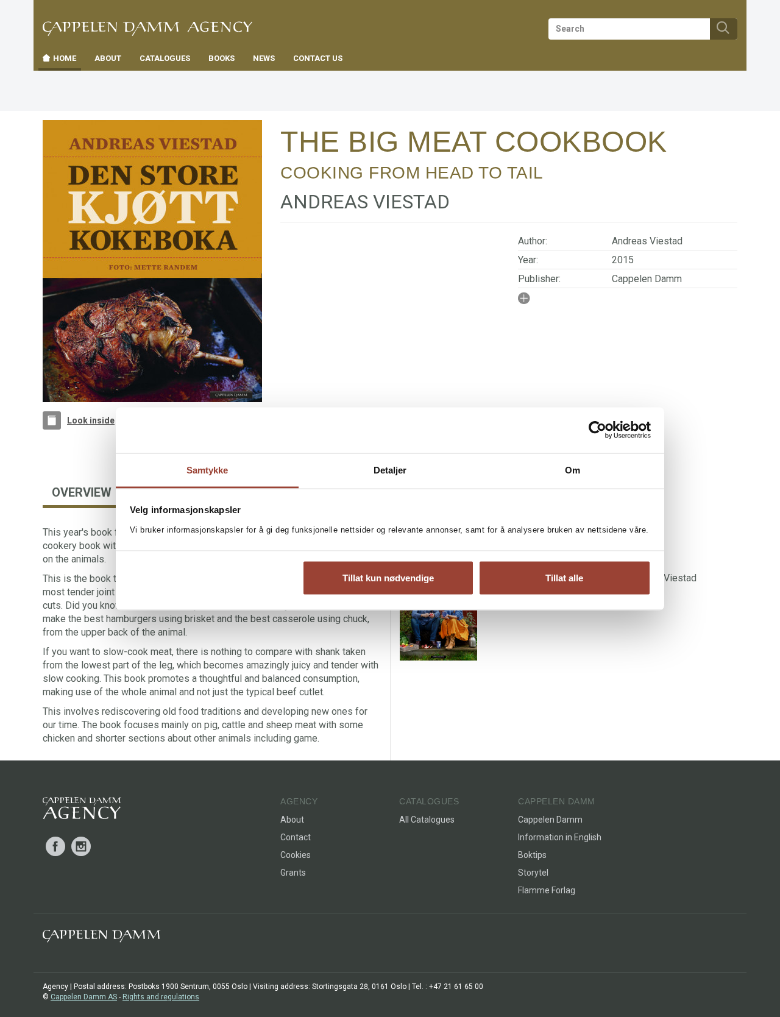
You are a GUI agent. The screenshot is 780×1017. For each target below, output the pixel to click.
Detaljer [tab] (390, 469)
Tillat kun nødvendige (388, 578)
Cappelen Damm (647, 279)
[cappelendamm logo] (101, 939)
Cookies (295, 855)
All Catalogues (427, 819)
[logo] (82, 810)
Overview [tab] (82, 492)
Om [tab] (572, 469)
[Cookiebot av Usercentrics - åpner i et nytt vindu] (597, 430)
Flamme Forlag (546, 890)
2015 (623, 260)
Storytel (533, 872)
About (292, 819)
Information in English (559, 837)
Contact (295, 837)
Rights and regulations (160, 997)
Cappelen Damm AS (84, 997)
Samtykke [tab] (207, 469)
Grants (293, 872)
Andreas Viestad (647, 241)
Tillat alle (564, 578)
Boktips (532, 855)
